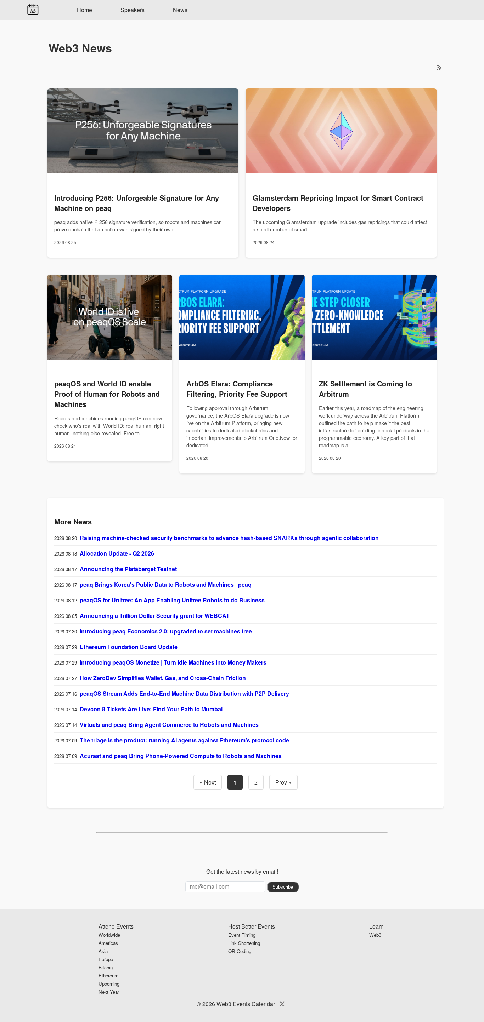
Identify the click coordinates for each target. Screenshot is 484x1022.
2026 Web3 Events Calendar (238, 1004)
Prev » (283, 782)
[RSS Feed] (439, 67)
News (180, 10)
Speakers (132, 10)
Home (84, 10)
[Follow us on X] (282, 1004)
